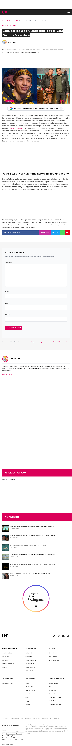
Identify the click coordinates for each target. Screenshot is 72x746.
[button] (69, 12)
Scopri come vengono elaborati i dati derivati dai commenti (49, 342)
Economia (5, 660)
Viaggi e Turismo (30, 701)
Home (4, 21)
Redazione (28, 718)
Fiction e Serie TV (12, 21)
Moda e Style (29, 687)
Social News (7, 678)
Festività (28, 704)
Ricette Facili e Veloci (55, 697)
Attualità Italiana (7, 653)
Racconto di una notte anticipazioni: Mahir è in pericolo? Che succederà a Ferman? (32, 535)
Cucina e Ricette (56, 678)
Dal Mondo (5, 656)
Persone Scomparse (8, 663)
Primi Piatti (52, 694)
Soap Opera (29, 671)
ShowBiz (52, 648)
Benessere (30, 678)
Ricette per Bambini (55, 704)
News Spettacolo (54, 660)
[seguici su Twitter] (68, 636)
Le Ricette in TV (53, 690)
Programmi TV (30, 663)
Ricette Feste (53, 701)
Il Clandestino (16, 128)
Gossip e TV (31, 648)
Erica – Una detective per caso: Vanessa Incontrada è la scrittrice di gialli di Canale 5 (33, 564)
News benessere (31, 694)
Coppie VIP (29, 656)
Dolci (50, 687)
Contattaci (36, 718)
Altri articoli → (7, 374)
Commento (9, 262)
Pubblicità (45, 718)
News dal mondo (7, 683)
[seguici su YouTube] (63, 636)
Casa (27, 683)
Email (7, 303)
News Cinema (53, 653)
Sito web (7, 315)
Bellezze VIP (29, 653)
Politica (4, 667)
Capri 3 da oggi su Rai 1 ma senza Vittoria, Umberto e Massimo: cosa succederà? (32, 554)
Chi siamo (5, 718)
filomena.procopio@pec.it (14, 734)
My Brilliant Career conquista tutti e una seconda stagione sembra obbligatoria (32, 526)
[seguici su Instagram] (59, 636)
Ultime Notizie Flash (9, 479)
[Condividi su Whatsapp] (62, 232)
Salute (27, 697)
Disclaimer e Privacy (16, 718)
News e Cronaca (9, 648)
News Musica (53, 656)
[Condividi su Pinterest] (67, 232)
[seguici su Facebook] (54, 636)
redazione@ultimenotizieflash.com (13, 732)
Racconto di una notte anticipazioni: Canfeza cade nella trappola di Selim (30, 573)
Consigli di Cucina (54, 683)
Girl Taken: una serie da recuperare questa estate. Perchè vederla (28, 545)
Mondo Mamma (30, 690)
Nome (7, 291)
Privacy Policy (54, 718)
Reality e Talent (30, 667)
